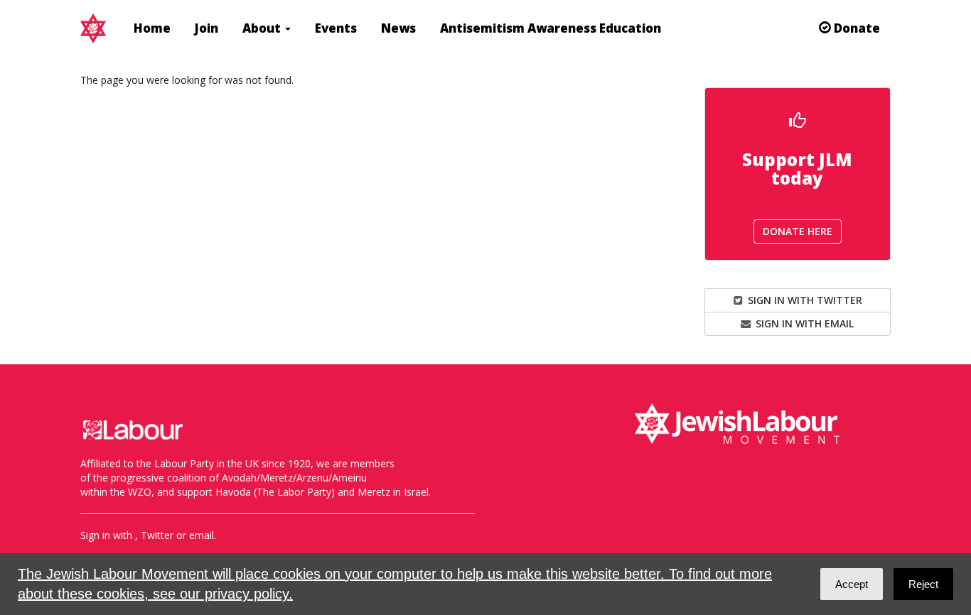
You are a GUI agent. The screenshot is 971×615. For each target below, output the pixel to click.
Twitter (157, 535)
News (398, 28)
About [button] (263, 28)
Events (336, 28)
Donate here (797, 231)
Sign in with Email (803, 323)
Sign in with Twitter (803, 300)
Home (152, 28)
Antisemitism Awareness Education (550, 28)
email (201, 535)
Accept (851, 584)
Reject (923, 584)
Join (206, 28)
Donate (855, 28)
